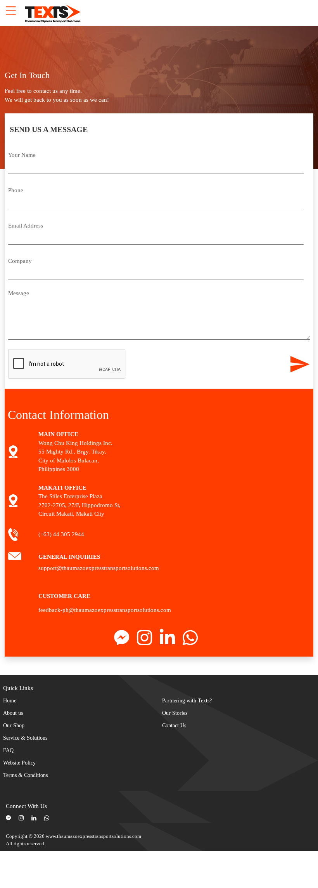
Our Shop (13, 725)
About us (13, 713)
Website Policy (19, 763)
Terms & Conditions (25, 775)
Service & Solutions (25, 738)
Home (9, 701)
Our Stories (174, 713)
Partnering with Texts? (187, 701)
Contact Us (174, 725)
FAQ (8, 750)
